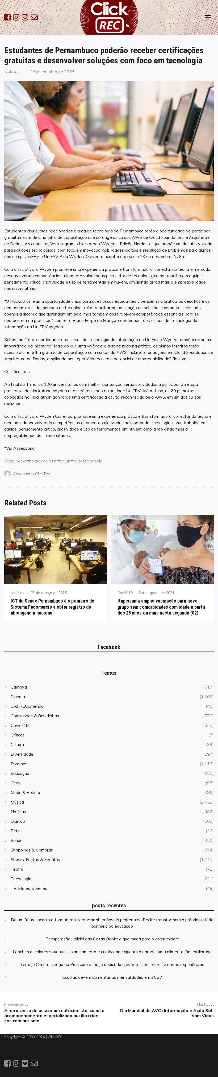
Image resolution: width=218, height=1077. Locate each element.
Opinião (18, 821)
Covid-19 (125, 592)
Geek (15, 782)
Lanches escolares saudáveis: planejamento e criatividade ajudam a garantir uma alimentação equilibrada (112, 951)
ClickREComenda (27, 706)
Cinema (18, 696)
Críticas (18, 735)
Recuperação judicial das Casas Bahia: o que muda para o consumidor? (112, 938)
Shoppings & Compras (32, 850)
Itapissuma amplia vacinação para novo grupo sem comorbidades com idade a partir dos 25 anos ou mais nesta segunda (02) (162, 606)
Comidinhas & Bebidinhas (35, 715)
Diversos (19, 763)
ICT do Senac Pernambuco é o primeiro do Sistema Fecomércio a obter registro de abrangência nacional (52, 606)
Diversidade (22, 754)
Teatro (17, 869)
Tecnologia (21, 878)
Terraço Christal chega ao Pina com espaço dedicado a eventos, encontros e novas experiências (112, 964)
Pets (15, 830)
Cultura (17, 744)
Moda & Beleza (25, 792)
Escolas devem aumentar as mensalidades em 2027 (112, 977)
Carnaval (19, 687)
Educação (20, 773)
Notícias (12, 71)
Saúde (17, 840)
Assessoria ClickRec (32, 473)
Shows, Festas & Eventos (35, 859)
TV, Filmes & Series (29, 888)
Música (17, 802)
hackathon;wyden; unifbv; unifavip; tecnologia (59, 461)
